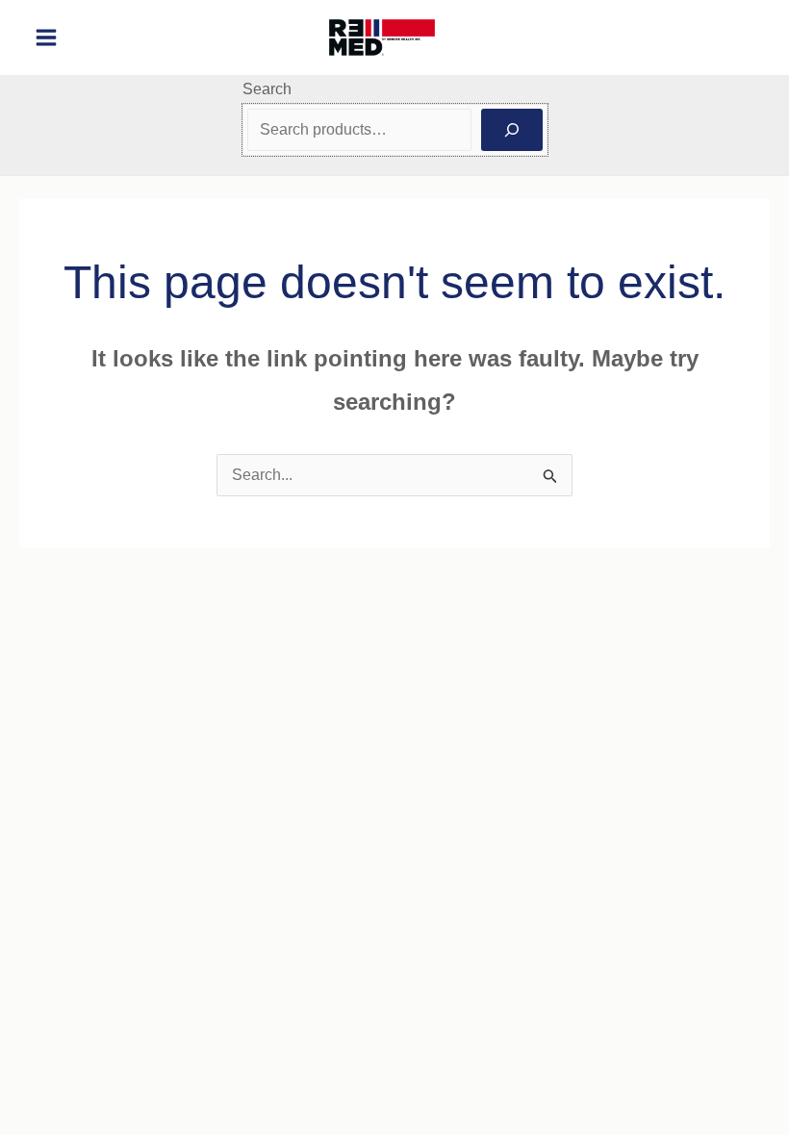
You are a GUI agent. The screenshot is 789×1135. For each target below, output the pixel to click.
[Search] (512, 130)
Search (267, 89)
